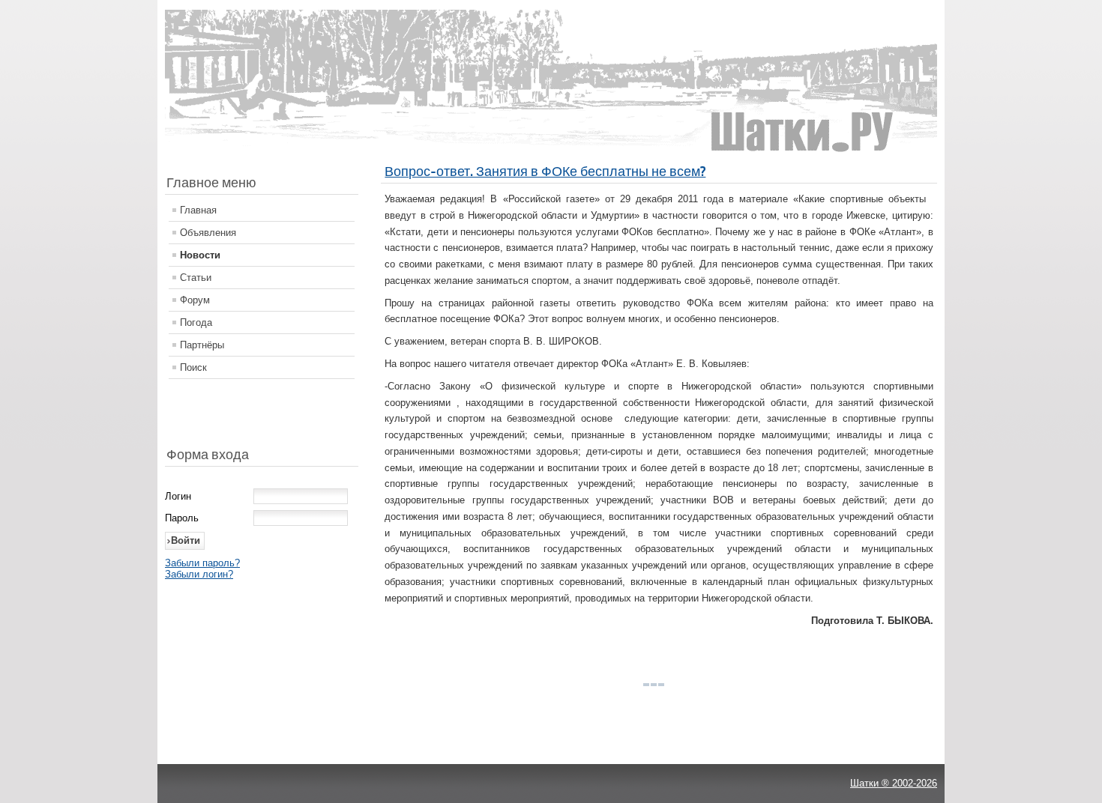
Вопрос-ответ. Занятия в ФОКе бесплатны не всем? (545, 171)
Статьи (195, 277)
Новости (200, 255)
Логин (178, 496)
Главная (198, 210)
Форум (195, 300)
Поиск (193, 367)
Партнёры (202, 345)
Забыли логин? (199, 574)
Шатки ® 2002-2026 (893, 783)
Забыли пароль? (202, 563)
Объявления (208, 232)
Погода (196, 322)
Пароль (182, 518)
